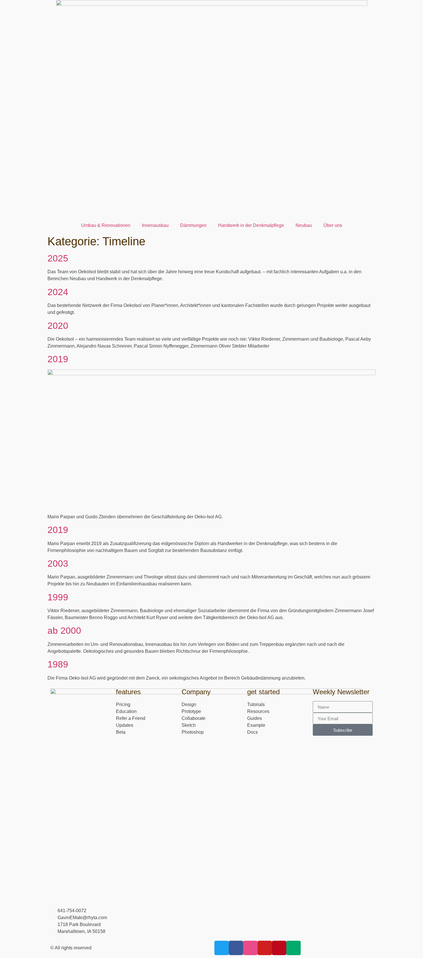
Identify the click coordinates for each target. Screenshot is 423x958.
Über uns (332, 225)
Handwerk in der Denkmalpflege (251, 225)
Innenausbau (155, 225)
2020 (57, 325)
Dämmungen (193, 225)
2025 (57, 258)
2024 (57, 292)
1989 (57, 664)
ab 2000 (64, 630)
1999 (57, 597)
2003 (57, 563)
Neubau (304, 225)
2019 (57, 359)
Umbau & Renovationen (105, 225)
